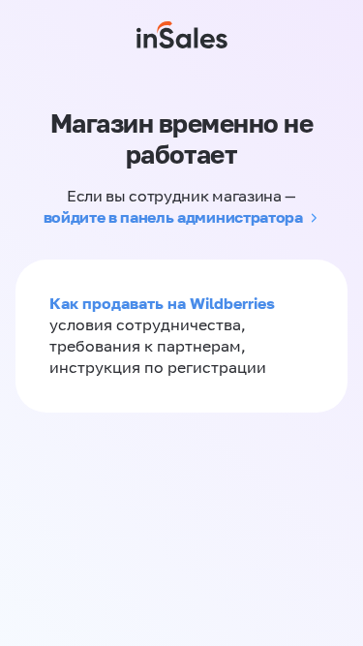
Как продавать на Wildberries (162, 303)
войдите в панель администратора (173, 217)
